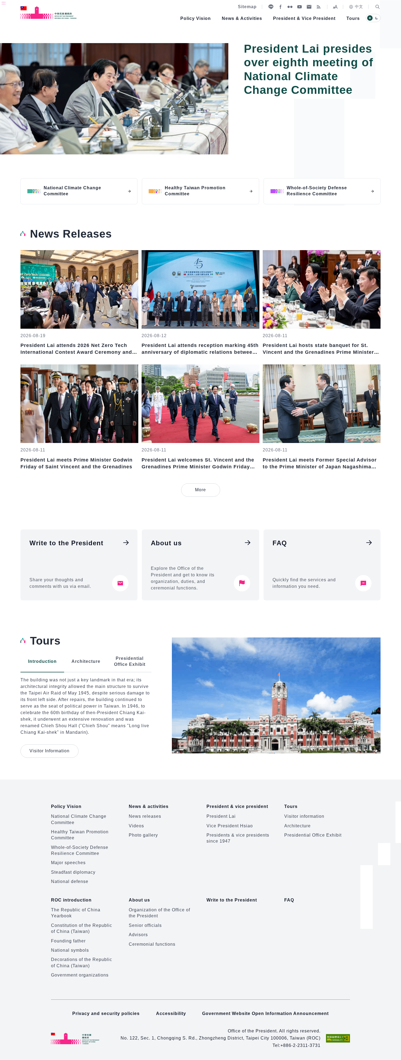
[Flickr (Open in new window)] (290, 7)
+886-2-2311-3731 (300, 1045)
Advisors (138, 934)
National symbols (70, 950)
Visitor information (304, 816)
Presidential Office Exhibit (313, 835)
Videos (136, 826)
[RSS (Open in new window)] (319, 7)
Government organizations (80, 975)
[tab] (42, 661)
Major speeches (68, 862)
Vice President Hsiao (230, 826)
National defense (69, 881)
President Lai (221, 816)
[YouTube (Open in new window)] (299, 7)
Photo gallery (143, 835)
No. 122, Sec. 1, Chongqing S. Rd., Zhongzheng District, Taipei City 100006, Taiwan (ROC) (221, 1038)
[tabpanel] (200, 102)
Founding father (68, 941)
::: (4, 3)
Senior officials (145, 925)
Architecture (297, 826)
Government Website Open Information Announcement (265, 1013)
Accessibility (171, 1013)
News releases (145, 816)
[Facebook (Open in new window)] (280, 7)
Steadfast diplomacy (73, 872)
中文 (359, 6)
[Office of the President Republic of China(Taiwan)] (48, 12)
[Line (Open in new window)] (271, 7)
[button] (377, 6)
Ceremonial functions (152, 944)
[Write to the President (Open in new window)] (309, 7)
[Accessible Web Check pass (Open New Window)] (338, 1038)
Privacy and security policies (106, 1013)
